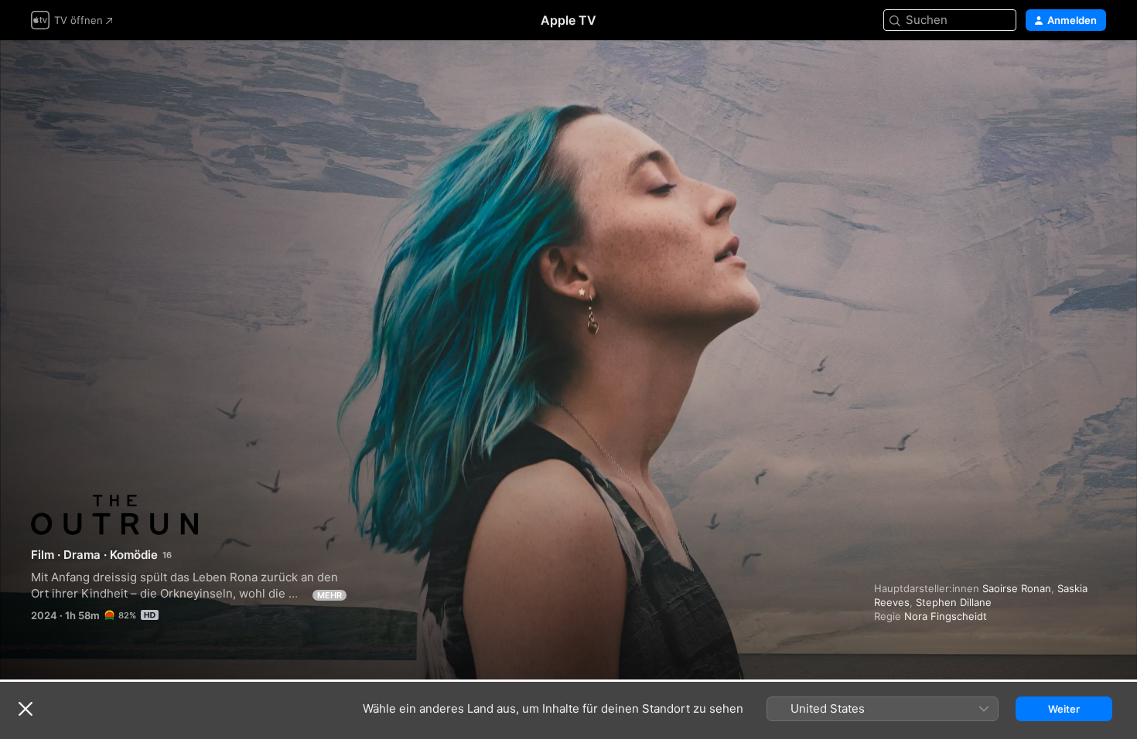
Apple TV (568, 20)
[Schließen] (25, 709)
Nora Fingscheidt (945, 616)
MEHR (329, 595)
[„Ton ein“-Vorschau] (1095, 71)
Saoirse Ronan (1016, 588)
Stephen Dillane (954, 602)
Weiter (1064, 709)
